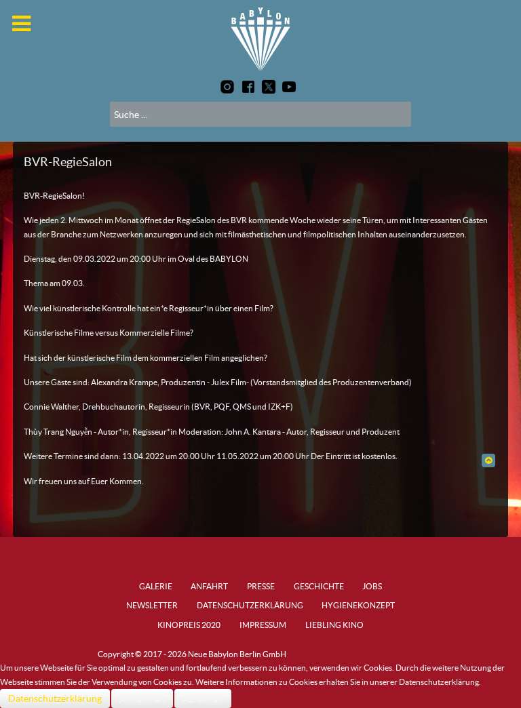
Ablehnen (202, 698)
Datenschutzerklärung (55, 698)
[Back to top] (488, 460)
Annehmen (142, 698)
